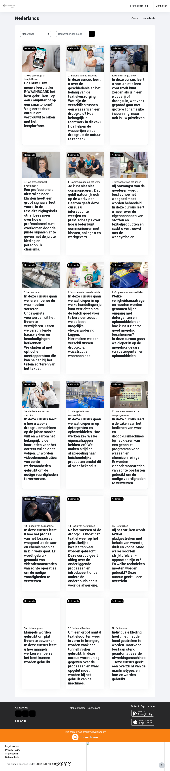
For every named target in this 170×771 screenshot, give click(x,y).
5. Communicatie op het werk (84, 182)
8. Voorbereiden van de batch (84, 292)
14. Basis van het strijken (81, 525)
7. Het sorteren (32, 292)
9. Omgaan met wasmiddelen (127, 292)
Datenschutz (12, 757)
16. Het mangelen (33, 628)
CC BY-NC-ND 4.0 (45, 764)
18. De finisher (119, 628)
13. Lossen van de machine (39, 525)
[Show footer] (162, 765)
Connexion (161, 5)
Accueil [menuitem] (25, 5)
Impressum (11, 753)
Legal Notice (12, 746)
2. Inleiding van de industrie (82, 75)
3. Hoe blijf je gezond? (124, 75)
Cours (134, 18)
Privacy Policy (12, 749)
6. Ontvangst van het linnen (126, 182)
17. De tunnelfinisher (79, 628)
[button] (138, 6)
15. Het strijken (120, 525)
